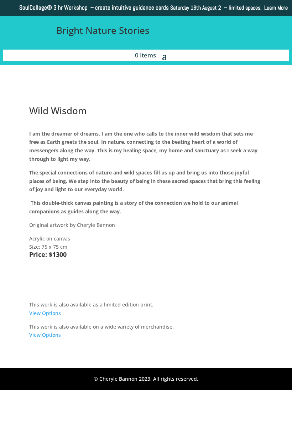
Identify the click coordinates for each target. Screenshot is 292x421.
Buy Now (52, 280)
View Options (45, 313)
